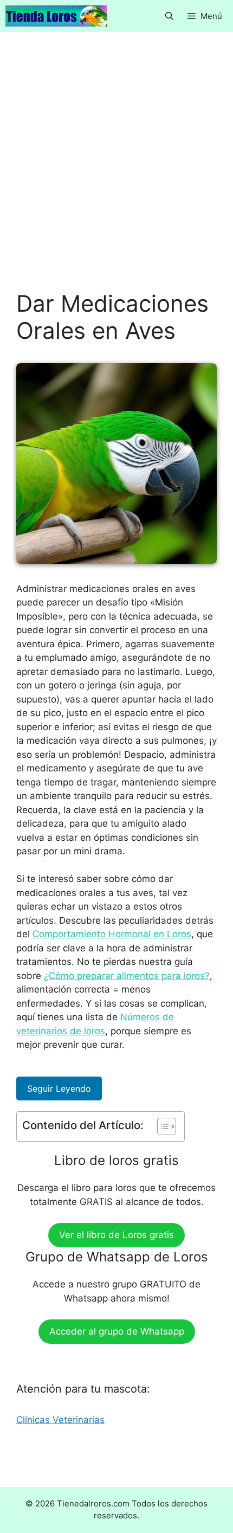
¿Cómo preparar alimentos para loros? (127, 975)
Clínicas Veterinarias (60, 1419)
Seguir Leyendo (59, 1088)
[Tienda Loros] (56, 16)
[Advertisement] (116, 169)
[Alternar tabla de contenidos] (161, 1126)
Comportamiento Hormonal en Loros (112, 934)
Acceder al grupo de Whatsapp (116, 1331)
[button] (169, 16)
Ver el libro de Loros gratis (116, 1234)
